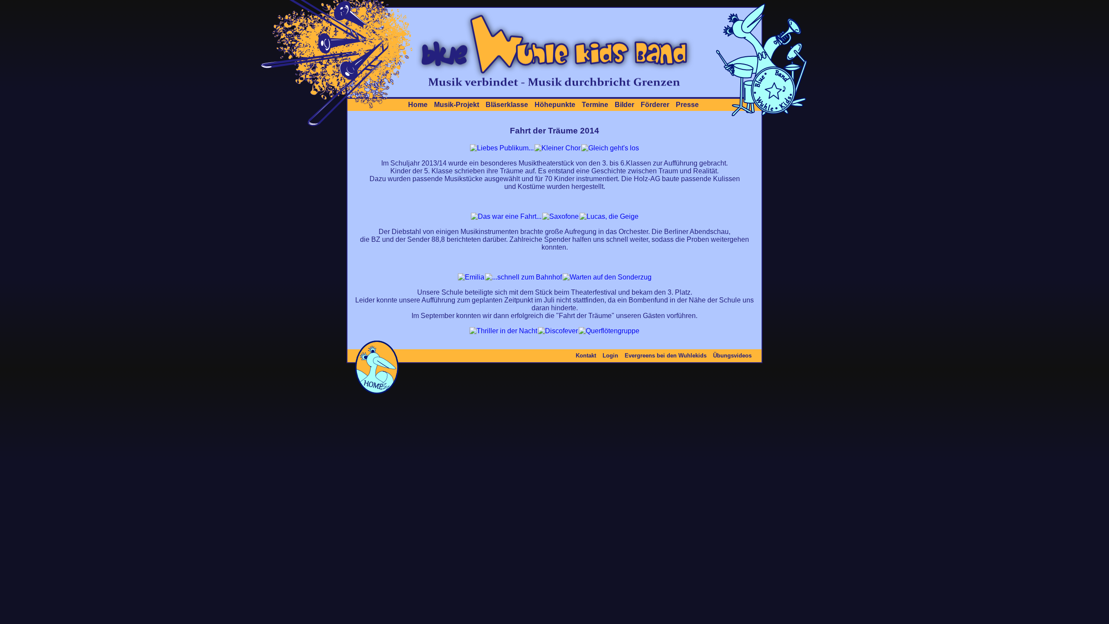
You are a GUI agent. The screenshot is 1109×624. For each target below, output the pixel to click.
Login (610, 355)
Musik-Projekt (456, 104)
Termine (595, 104)
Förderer (655, 104)
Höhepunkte (555, 104)
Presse (687, 104)
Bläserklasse (507, 104)
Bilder (624, 104)
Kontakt (586, 355)
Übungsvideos (732, 355)
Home (418, 104)
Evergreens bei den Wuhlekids (666, 355)
